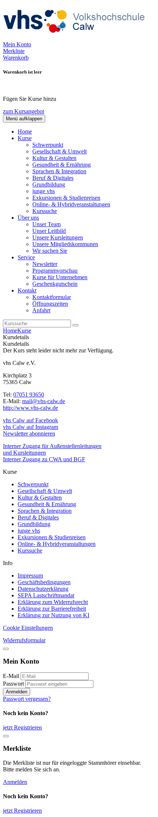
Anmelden (16, 692)
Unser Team (46, 224)
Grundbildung (48, 184)
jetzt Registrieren (22, 727)
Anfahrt (41, 310)
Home (25, 131)
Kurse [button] (25, 138)
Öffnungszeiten (50, 304)
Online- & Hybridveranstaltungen (71, 204)
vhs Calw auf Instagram (30, 427)
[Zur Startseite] (76, 38)
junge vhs (43, 191)
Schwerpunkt (47, 145)
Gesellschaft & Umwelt (59, 151)
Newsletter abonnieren (29, 433)
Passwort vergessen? (27, 699)
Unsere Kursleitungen (57, 237)
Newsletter (44, 264)
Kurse (24, 330)
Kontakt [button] (27, 290)
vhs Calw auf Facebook (30, 420)
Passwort (13, 684)
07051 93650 (28, 394)
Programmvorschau (55, 270)
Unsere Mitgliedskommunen (65, 244)
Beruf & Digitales (52, 178)
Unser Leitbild (49, 231)
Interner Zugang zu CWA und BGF (44, 459)
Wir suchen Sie (49, 251)
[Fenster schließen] (6, 736)
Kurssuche (44, 211)
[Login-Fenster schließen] (6, 649)
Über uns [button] (28, 217)
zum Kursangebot (23, 111)
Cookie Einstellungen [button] (28, 628)
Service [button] (26, 257)
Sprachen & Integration (59, 171)
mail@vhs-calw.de (43, 401)
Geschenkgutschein (55, 284)
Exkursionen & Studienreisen (66, 198)
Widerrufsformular (24, 640)
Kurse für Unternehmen (59, 277)
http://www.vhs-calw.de (30, 408)
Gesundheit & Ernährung (61, 164)
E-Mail (11, 676)
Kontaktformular (51, 297)
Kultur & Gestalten (54, 158)
